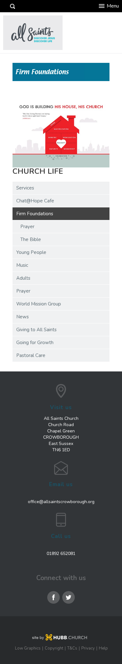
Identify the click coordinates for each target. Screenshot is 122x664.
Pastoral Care (30, 355)
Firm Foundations (34, 214)
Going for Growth (34, 342)
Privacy (88, 648)
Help (103, 648)
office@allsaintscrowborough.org (61, 502)
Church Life (38, 171)
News (22, 317)
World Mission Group (38, 304)
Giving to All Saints (36, 330)
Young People (31, 252)
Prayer (27, 226)
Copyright (54, 648)
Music (22, 265)
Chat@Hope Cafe (35, 201)
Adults (23, 278)
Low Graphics (28, 648)
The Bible (30, 239)
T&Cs (72, 648)
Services (25, 188)
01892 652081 (61, 554)
